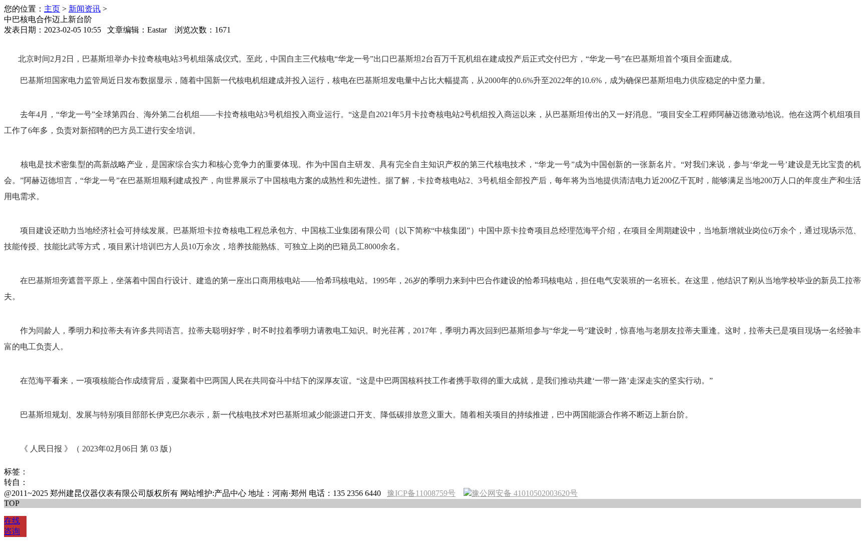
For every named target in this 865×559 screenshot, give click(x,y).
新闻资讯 (85, 9)
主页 (52, 9)
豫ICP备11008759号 (421, 493)
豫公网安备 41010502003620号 (525, 493)
